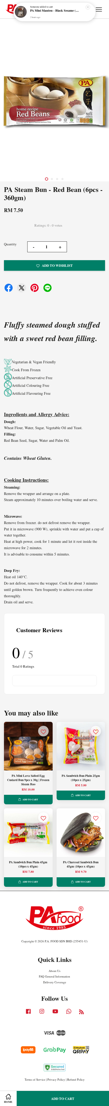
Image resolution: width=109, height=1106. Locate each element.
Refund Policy (76, 1079)
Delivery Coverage (54, 982)
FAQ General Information (54, 976)
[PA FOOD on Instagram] (42, 1014)
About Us (54, 971)
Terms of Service (35, 1079)
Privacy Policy (56, 1079)
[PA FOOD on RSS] (81, 1013)
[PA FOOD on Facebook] (28, 1014)
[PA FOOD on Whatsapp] (68, 1014)
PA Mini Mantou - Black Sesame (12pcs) (54, 11)
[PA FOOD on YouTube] (55, 1014)
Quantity (10, 244)
